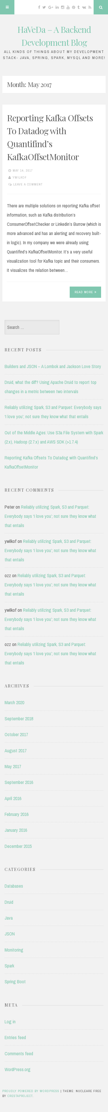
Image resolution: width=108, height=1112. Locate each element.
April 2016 (13, 798)
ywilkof (20, 177)
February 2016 (17, 814)
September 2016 (19, 782)
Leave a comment (28, 184)
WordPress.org (18, 1069)
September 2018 (19, 718)
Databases (14, 886)
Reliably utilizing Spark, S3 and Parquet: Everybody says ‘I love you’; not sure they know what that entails (50, 516)
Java (9, 918)
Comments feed (19, 1053)
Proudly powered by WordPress (30, 1091)
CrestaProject (20, 1096)
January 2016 (16, 830)
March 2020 (14, 702)
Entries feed (15, 1037)
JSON (10, 934)
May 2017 (13, 766)
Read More (84, 292)
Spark (9, 966)
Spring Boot (15, 981)
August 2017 (15, 750)
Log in (10, 1021)
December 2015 (18, 846)
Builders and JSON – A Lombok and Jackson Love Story (53, 366)
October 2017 (16, 734)
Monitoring (14, 950)
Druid (9, 902)
